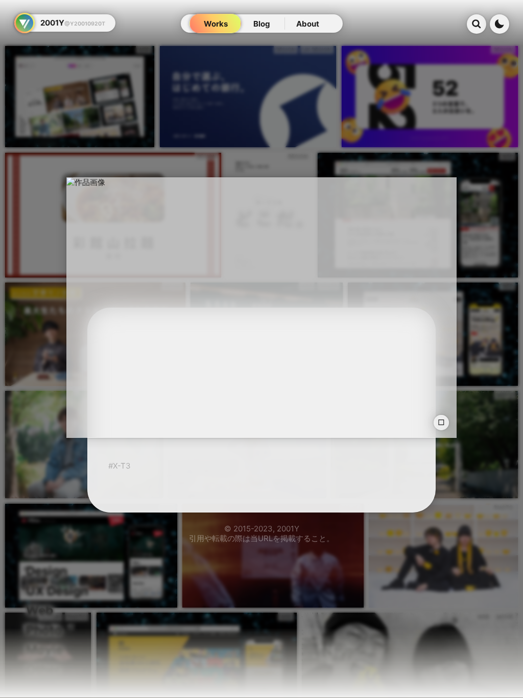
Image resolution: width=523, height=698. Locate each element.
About (307, 23)
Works (216, 23)
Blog (261, 23)
